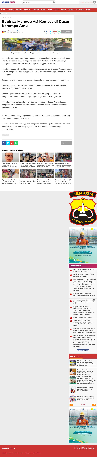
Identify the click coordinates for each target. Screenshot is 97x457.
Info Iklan (16, 453)
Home (3, 9)
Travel (43, 9)
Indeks (71, 9)
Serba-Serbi (80, 9)
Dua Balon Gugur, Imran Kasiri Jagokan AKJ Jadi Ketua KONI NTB (84, 302)
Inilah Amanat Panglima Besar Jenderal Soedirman (84, 275)
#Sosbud (5, 135)
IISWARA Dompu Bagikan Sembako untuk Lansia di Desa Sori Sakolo (84, 295)
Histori (56, 9)
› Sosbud (8, 17)
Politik (50, 9)
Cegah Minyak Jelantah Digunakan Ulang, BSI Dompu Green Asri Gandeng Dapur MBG (83, 323)
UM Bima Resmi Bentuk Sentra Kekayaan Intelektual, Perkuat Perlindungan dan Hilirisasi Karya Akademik (86, 381)
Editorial (4, 14)
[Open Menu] (94, 2)
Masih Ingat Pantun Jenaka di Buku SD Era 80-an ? (83, 270)
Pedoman (10, 453)
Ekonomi (36, 9)
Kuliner (63, 9)
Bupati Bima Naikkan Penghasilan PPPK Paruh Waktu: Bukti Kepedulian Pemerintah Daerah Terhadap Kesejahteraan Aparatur (83, 310)
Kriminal (27, 9)
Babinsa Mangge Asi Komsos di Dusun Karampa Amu (36, 23)
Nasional (10, 9)
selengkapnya (83, 350)
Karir (21, 453)
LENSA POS (37, 453)
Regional (19, 9)
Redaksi (4, 453)
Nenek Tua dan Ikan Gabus (82, 317)
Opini (88, 9)
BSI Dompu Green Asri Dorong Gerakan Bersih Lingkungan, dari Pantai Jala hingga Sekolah (84, 330)
